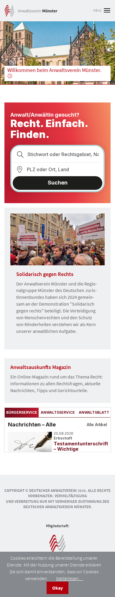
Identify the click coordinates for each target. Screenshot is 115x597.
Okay (57, 588)
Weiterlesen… (69, 578)
